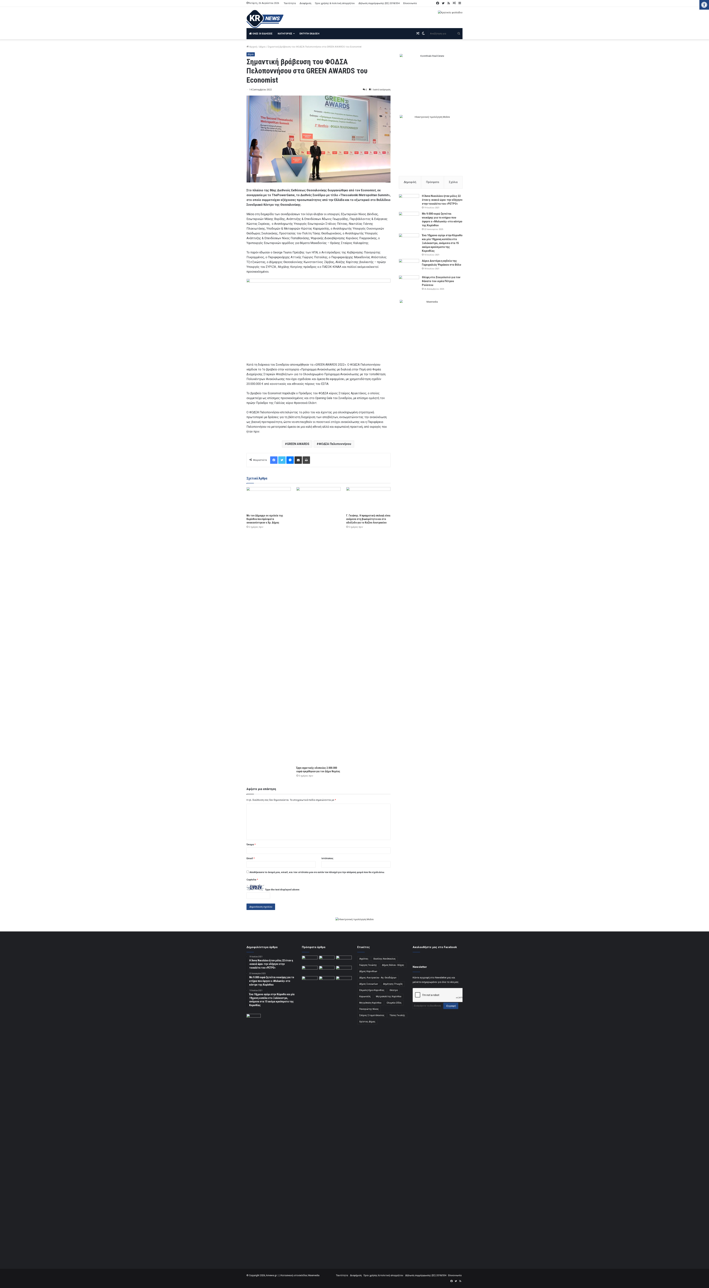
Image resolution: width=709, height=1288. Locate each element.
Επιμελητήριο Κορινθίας (371, 990)
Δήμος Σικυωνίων (368, 984)
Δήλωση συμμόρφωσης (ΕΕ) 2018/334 (379, 3)
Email (250, 858)
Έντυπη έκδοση (309, 33)
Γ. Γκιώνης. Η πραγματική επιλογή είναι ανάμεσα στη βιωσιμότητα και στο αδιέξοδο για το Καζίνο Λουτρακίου (368, 519)
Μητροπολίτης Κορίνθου (388, 996)
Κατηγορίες (285, 33)
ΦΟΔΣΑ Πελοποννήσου (335, 444)
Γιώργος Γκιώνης (368, 965)
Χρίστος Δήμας (367, 1021)
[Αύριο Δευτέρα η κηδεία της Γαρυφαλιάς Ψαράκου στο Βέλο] (409, 266)
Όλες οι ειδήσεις (262, 33)
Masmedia (313, 1275)
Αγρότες (363, 958)
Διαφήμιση (305, 3)
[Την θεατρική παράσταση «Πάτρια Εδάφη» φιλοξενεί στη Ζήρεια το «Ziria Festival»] (310, 980)
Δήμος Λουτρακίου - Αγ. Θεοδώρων (377, 977)
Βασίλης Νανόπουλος (385, 958)
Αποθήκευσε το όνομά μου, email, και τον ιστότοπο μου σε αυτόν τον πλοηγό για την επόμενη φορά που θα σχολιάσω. (317, 872)
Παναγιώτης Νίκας (369, 1009)
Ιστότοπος (327, 858)
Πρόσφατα (432, 182)
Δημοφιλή (410, 182)
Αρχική (253, 46)
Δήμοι (262, 46)
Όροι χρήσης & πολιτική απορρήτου (335, 3)
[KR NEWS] (264, 19)
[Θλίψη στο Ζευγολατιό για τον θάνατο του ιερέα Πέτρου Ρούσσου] (409, 282)
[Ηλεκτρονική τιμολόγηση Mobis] (354, 919)
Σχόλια (453, 182)
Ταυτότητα (290, 3)
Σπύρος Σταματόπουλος (371, 1015)
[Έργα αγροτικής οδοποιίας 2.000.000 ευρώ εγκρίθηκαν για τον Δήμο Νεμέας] (318, 625)
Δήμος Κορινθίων (368, 971)
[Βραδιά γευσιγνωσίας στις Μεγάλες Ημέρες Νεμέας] (344, 970)
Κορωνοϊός (365, 996)
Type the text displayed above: (282, 889)
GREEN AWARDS (298, 444)
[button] (704, 5)
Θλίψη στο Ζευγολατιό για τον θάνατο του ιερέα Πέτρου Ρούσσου (441, 281)
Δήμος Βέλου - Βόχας (393, 965)
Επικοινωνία (410, 3)
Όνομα (251, 844)
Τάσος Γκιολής (397, 1015)
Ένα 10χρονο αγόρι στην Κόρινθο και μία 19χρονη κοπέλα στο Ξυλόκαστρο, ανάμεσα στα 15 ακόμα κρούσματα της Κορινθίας (442, 243)
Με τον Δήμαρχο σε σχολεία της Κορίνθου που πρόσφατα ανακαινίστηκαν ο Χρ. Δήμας (264, 519)
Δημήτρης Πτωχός (393, 984)
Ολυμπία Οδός (394, 1002)
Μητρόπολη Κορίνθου (370, 1002)
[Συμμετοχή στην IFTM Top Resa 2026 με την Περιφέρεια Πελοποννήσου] (344, 960)
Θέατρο (394, 990)
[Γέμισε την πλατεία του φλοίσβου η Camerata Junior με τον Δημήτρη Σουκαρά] (310, 960)
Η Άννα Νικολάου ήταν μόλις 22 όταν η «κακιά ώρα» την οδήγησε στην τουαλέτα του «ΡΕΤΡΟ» (442, 199)
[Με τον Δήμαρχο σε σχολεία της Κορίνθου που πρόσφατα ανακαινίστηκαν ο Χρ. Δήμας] (268, 499)
